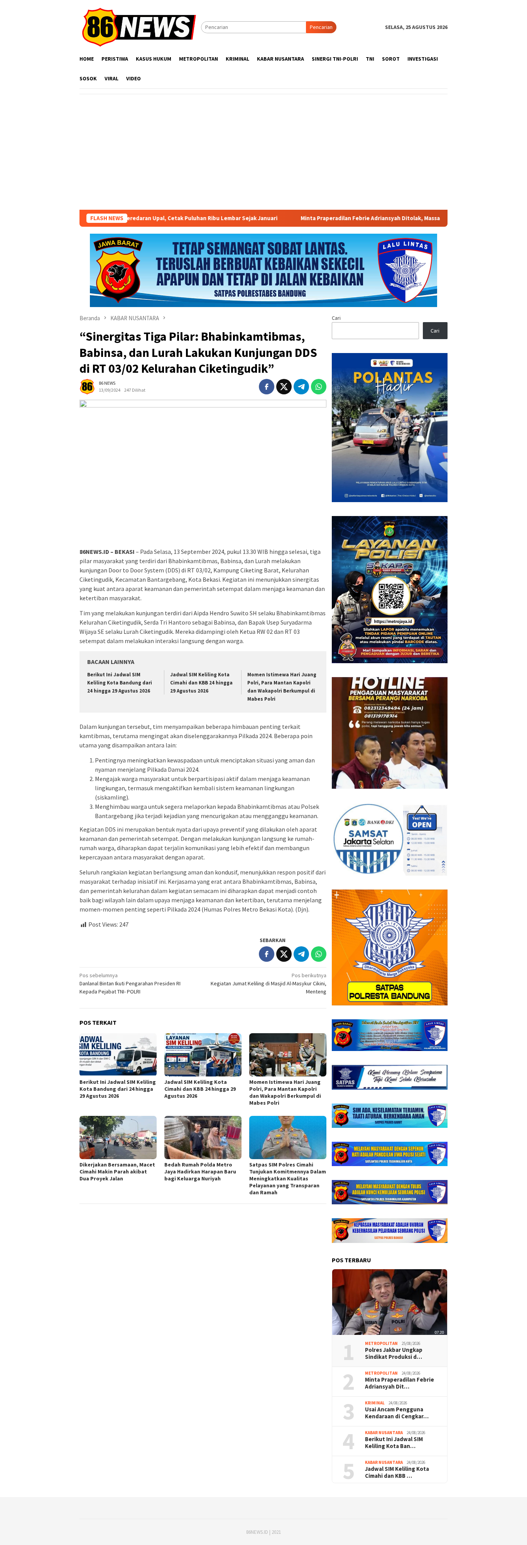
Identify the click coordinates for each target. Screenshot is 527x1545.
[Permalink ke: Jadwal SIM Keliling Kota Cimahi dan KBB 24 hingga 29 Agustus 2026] (203, 1054)
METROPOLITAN (381, 1343)
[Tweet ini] (284, 386)
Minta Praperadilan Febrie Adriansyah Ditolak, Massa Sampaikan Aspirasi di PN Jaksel (364, 218)
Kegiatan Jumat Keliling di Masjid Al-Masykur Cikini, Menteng (268, 983)
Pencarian (321, 27)
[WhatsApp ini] (318, 386)
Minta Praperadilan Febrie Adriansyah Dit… (399, 1383)
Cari (336, 317)
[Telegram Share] (301, 386)
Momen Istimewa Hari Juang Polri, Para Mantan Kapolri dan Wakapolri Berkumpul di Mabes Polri (285, 1092)
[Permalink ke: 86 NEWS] (87, 385)
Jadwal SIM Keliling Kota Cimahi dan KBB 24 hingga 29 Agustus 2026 (201, 682)
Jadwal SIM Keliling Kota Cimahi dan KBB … (397, 1472)
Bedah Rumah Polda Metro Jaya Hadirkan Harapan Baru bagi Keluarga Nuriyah (200, 1171)
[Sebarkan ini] (266, 386)
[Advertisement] (263, 152)
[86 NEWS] (140, 26)
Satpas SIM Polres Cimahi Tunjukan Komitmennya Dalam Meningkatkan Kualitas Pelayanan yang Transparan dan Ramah (287, 1178)
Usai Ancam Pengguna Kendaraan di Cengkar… (397, 1413)
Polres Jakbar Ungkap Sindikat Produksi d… (393, 1353)
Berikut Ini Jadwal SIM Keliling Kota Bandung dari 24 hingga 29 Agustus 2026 (119, 682)
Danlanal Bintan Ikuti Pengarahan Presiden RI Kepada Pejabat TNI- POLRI (130, 983)
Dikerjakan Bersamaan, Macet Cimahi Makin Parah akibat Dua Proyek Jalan (117, 1171)
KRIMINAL (375, 1403)
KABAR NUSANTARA (384, 1432)
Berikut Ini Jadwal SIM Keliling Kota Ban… (394, 1443)
